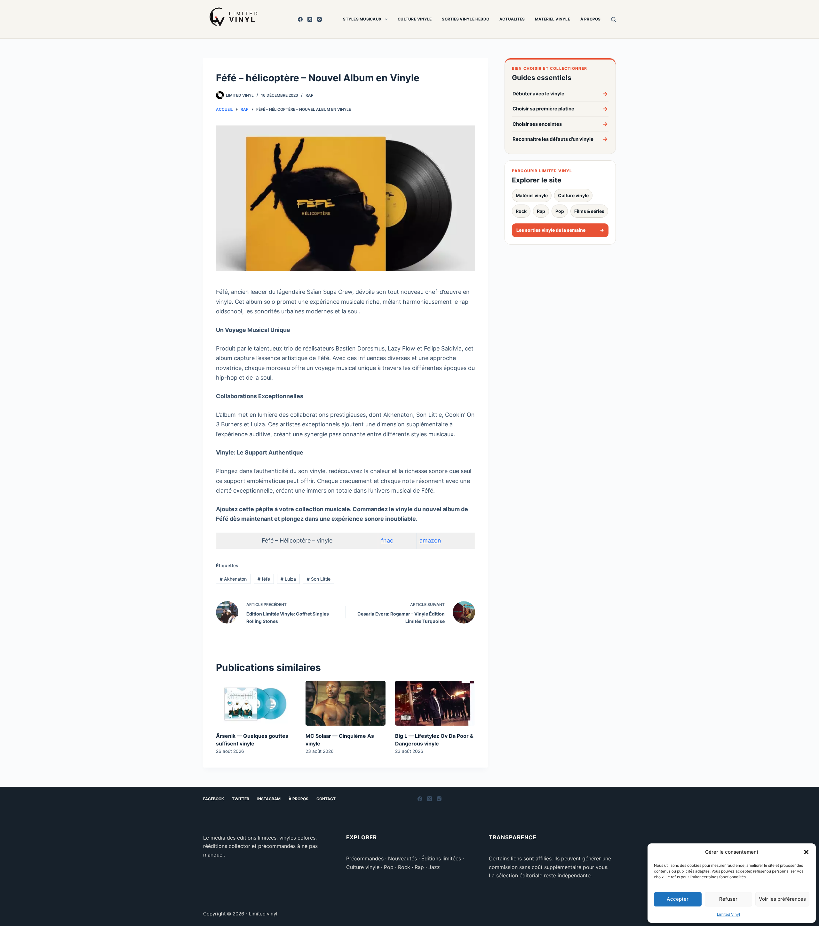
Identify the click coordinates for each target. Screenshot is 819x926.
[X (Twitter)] (309, 19)
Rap (541, 211)
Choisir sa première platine (560, 108)
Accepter (677, 899)
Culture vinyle (415, 19)
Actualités (512, 19)
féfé (264, 579)
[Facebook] (300, 19)
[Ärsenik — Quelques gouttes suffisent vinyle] (256, 703)
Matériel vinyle (552, 19)
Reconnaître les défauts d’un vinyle (560, 139)
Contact (326, 798)
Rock (521, 211)
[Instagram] (319, 19)
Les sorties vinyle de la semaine (560, 230)
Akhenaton (233, 579)
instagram (269, 798)
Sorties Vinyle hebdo (465, 19)
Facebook (213, 798)
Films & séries (589, 211)
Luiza (288, 579)
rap (310, 95)
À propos (590, 19)
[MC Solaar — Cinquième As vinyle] (346, 703)
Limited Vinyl (728, 914)
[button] (806, 852)
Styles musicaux (362, 19)
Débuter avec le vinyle (560, 93)
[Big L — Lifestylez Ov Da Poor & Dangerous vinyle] (435, 703)
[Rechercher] (613, 19)
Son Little (318, 579)
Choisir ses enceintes (560, 124)
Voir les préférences (782, 899)
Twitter (240, 798)
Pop (559, 211)
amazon (430, 540)
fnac (387, 540)
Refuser (728, 899)
